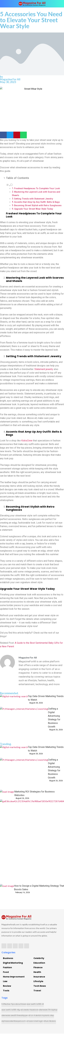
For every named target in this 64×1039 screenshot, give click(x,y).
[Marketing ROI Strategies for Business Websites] (7, 794)
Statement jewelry (43, 369)
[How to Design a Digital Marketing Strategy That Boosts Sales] (7, 891)
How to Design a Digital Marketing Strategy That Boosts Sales (39, 887)
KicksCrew (26, 440)
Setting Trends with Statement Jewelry (33, 199)
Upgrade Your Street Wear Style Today (33, 209)
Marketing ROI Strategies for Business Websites (34, 793)
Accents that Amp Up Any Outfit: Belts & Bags (37, 202)
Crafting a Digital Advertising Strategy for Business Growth (54, 717)
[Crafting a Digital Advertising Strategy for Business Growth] (24, 723)
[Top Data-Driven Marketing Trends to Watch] (14, 701)
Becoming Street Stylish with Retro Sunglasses (37, 205)
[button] (3, 135)
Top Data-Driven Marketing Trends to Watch (46, 698)
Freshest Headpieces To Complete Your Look (37, 188)
